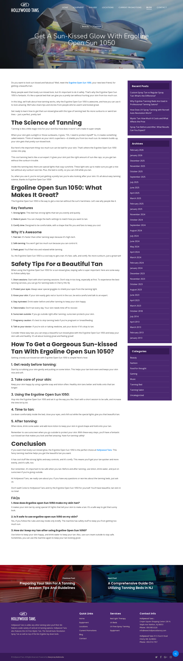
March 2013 (135, 327)
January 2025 (136, 209)
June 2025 (134, 187)
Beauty (85, 26)
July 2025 (134, 182)
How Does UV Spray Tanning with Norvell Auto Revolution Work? (149, 111)
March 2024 (135, 257)
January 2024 (136, 268)
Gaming (133, 373)
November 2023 (137, 278)
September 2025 (137, 176)
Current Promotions (130, 7)
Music (133, 379)
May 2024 (134, 246)
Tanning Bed (136, 384)
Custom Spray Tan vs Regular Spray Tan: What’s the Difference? (147, 94)
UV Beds (113, 622)
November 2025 (137, 166)
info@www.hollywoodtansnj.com (153, 630)
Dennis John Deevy (75, 50)
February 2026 (137, 150)
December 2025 (137, 160)
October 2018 (136, 311)
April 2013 (134, 321)
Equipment (78, 7)
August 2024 (136, 230)
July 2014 (134, 316)
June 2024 (134, 241)
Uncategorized (137, 395)
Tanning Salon (137, 390)
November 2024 (137, 214)
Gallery (93, 7)
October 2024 (136, 219)
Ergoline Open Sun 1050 (80, 82)
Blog (149, 7)
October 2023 (136, 284)
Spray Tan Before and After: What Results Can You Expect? (149, 129)
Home (65, 7)
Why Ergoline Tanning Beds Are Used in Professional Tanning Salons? (148, 103)
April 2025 (134, 193)
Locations (108, 7)
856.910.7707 (152, 642)
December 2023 (137, 273)
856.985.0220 (152, 627)
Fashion (97, 26)
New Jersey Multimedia (56, 657)
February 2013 (137, 332)
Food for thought (138, 368)
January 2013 (136, 338)
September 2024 (137, 225)
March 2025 (135, 198)
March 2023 (135, 305)
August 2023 (136, 289)
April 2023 (134, 300)
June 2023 (134, 295)
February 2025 (137, 203)
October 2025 (136, 171)
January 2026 (136, 155)
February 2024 (137, 262)
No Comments (111, 50)
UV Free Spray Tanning (120, 626)
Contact (162, 7)
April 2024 (134, 252)
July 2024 (134, 236)
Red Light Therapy (118, 618)
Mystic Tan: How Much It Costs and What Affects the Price (149, 120)
